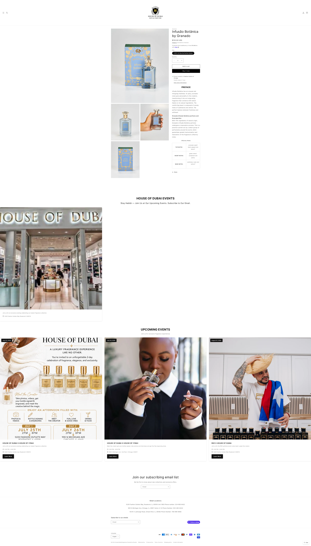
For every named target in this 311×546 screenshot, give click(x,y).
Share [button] (175, 172)
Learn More (8, 456)
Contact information (178, 542)
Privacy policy (149, 542)
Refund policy (141, 542)
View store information (180, 82)
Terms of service (159, 542)
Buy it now (186, 71)
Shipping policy (168, 542)
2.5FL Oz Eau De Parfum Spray (183, 53)
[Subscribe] (168, 487)
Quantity (174, 56)
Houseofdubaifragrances (121, 542)
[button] (3, 13)
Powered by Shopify (132, 542)
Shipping (174, 42)
